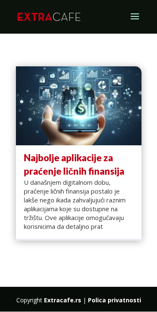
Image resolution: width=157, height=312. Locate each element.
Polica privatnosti (114, 300)
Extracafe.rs (62, 300)
